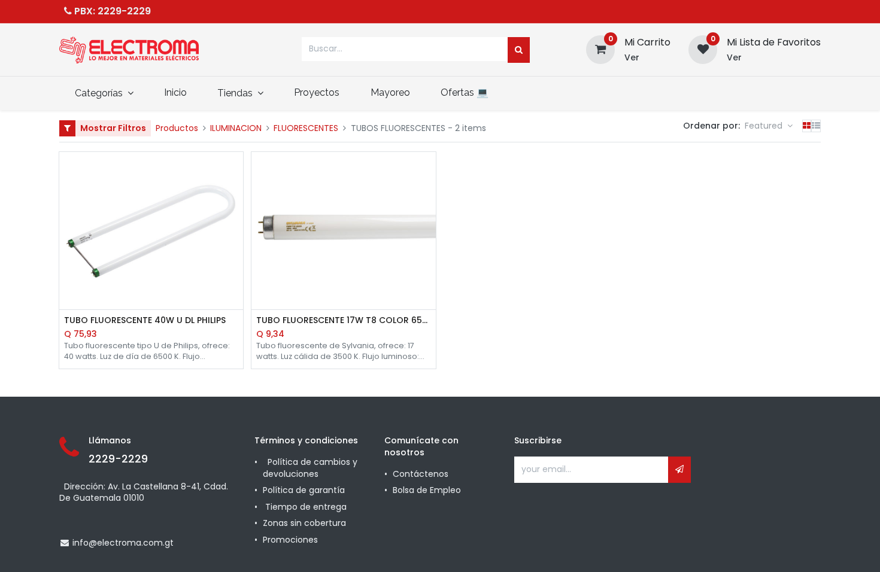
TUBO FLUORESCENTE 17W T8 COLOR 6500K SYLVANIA (343, 320)
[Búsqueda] (519, 50)
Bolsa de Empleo (427, 490)
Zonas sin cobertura (305, 523)
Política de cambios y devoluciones (310, 468)
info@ (84, 543)
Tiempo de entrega (307, 507)
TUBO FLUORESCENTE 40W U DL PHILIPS (145, 320)
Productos (177, 128)
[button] (769, 126)
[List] (816, 126)
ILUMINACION (236, 128)
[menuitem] (175, 93)
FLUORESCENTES (306, 128)
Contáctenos (420, 474)
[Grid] (806, 126)
